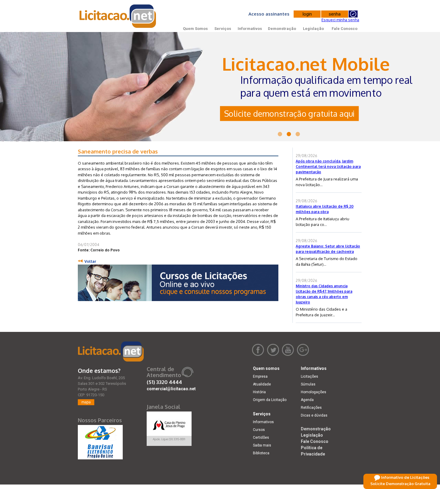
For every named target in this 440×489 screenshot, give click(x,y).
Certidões (261, 437)
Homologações (313, 392)
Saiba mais (262, 445)
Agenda (307, 400)
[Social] (169, 427)
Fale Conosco (344, 28)
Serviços (222, 28)
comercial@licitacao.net (171, 388)
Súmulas (308, 384)
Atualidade (262, 384)
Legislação (313, 28)
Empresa (260, 376)
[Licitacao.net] (111, 351)
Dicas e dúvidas (314, 415)
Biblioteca (261, 453)
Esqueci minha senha (340, 19)
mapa (86, 402)
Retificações (311, 408)
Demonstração (282, 28)
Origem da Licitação (269, 400)
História (259, 392)
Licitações (309, 376)
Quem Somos (195, 28)
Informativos (250, 28)
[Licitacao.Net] (118, 16)
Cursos (259, 430)
